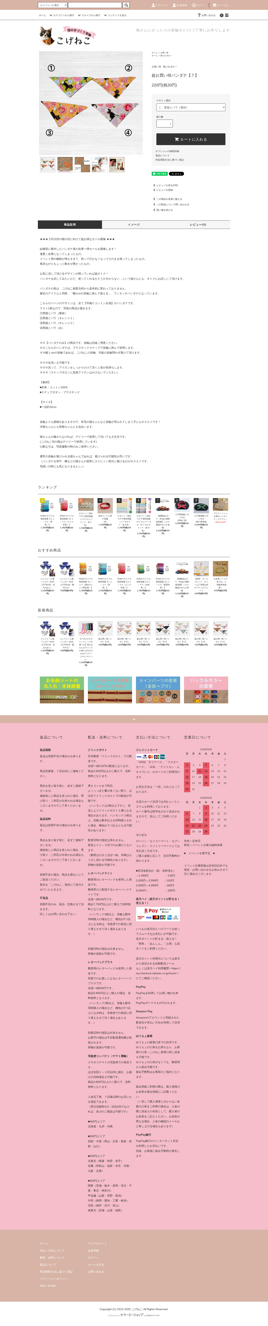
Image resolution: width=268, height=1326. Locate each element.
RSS (42, 1285)
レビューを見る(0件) (167, 185)
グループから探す (91, 15)
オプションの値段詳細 (167, 151)
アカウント (162, 5)
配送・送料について (52, 1257)
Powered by (114, 1315)
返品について (163, 155)
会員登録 (182, 5)
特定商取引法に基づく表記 (170, 159)
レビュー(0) (198, 224)
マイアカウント (97, 1243)
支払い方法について (52, 1250)
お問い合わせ (208, 15)
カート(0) (222, 5)
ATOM (52, 1285)
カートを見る (96, 1264)
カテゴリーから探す (63, 15)
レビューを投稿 (164, 190)
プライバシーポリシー (53, 1278)
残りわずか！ (166, 56)
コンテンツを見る (117, 15)
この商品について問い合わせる (172, 204)
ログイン (201, 5)
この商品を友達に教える (169, 199)
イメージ (134, 224)
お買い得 (164, 53)
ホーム (42, 15)
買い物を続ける (164, 210)
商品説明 (70, 224)
